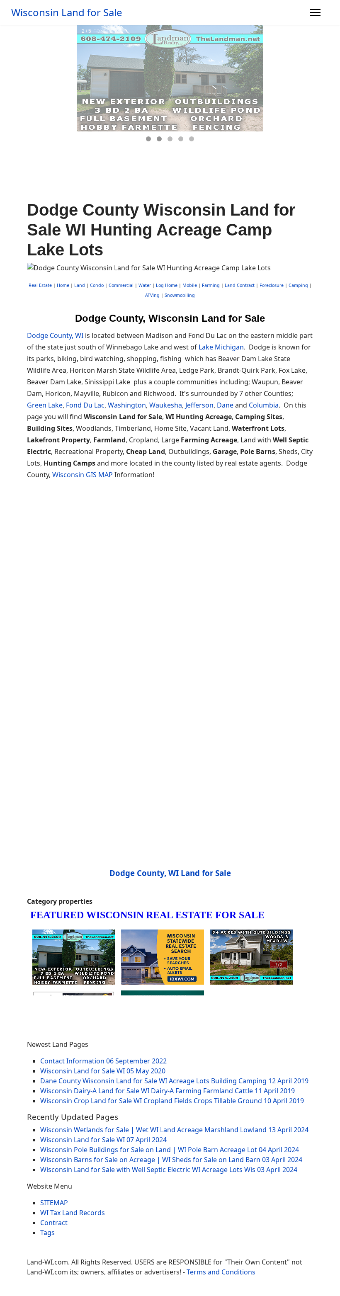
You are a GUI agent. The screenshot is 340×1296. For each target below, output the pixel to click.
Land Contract (240, 285)
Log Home (166, 285)
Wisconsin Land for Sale (66, 12)
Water (144, 285)
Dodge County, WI (55, 335)
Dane (225, 405)
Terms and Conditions (221, 1272)
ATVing (152, 295)
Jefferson (199, 405)
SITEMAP (54, 1202)
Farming (211, 285)
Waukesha (165, 405)
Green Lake (45, 405)
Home (63, 285)
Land (79, 285)
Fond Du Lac (85, 405)
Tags (47, 1232)
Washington (127, 405)
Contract (54, 1222)
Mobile (189, 285)
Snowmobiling (180, 295)
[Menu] (315, 12)
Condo (96, 285)
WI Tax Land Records (72, 1212)
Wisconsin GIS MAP (82, 474)
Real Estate (40, 285)
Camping (298, 285)
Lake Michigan (221, 347)
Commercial (121, 285)
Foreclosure (272, 285)
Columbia (264, 405)
